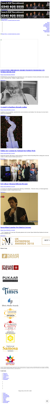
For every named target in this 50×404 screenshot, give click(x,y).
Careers (4, 376)
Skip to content (4, 1)
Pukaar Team (3, 74)
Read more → (3, 80)
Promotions (5, 379)
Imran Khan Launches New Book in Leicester (16, 227)
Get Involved (6, 375)
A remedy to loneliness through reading (14, 107)
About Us (5, 373)
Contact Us (5, 374)
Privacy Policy (6, 378)
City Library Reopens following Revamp (14, 184)
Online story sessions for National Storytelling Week (18, 151)
